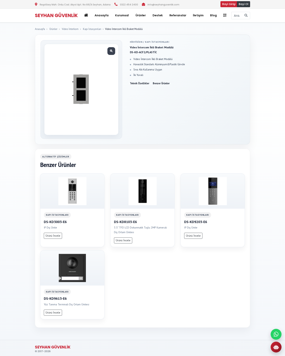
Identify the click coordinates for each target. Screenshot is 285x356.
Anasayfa (102, 15)
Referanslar (178, 15)
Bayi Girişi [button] (228, 4)
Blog (213, 15)
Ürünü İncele (53, 235)
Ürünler (53, 29)
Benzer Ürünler (161, 83)
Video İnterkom (70, 29)
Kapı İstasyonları (92, 29)
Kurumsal (122, 15)
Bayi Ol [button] (243, 4)
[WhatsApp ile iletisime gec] (276, 334)
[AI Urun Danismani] (276, 347)
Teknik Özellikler (139, 83)
